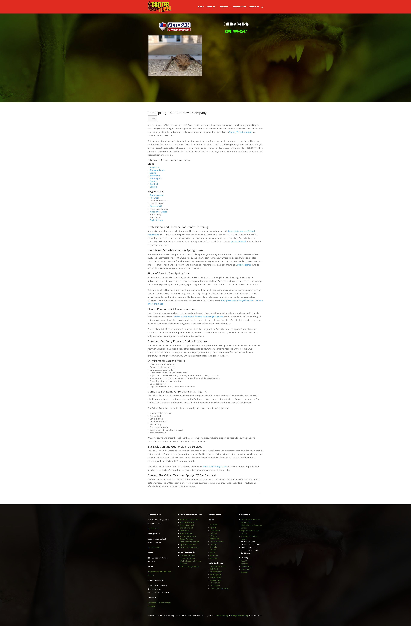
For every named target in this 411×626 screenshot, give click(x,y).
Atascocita (155, 175)
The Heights (156, 178)
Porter (212, 552)
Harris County (222, 615)
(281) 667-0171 (153, 528)
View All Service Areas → (220, 588)
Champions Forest (218, 566)
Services (224, 7)
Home (201, 7)
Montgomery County (239, 615)
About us (210, 7)
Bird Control (185, 530)
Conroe (153, 186)
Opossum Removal (188, 544)
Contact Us (254, 7)
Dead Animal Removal (189, 547)
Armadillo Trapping (188, 536)
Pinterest (151, 606)
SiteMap (244, 572)
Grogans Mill (156, 206)
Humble (213, 547)
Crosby (213, 550)
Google (167, 603)
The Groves (215, 583)
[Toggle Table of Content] (152, 118)
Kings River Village (158, 211)
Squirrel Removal (187, 525)
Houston (213, 525)
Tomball (154, 184)
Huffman (214, 555)
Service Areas (239, 7)
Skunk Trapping (186, 533)
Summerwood (157, 195)
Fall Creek (154, 197)
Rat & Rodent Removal (189, 542)
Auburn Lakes (215, 580)
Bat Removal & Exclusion (190, 519)
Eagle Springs (156, 220)
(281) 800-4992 (154, 547)
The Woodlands (157, 170)
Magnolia (214, 558)
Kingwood (154, 167)
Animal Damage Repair (189, 566)
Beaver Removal (186, 539)
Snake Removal (186, 528)
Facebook (152, 603)
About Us (244, 561)
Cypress (153, 181)
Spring (153, 172)
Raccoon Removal (187, 522)
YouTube (160, 603)
